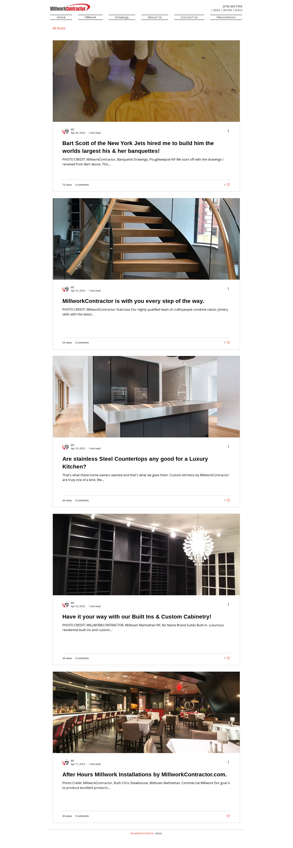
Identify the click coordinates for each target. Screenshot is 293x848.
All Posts (59, 28)
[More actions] (229, 131)
